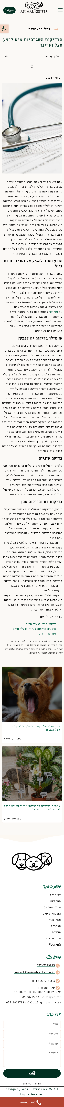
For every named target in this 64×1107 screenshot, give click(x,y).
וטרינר (53, 312)
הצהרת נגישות (52, 938)
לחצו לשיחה (28, 1102)
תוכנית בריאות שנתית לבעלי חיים (34, 629)
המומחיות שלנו (51, 913)
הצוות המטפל (52, 907)
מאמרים (56, 926)
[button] (60, 10)
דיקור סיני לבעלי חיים (40, 624)
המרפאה (55, 901)
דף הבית (55, 895)
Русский (55, 944)
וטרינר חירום (47, 633)
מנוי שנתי (54, 919)
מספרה (56, 932)
